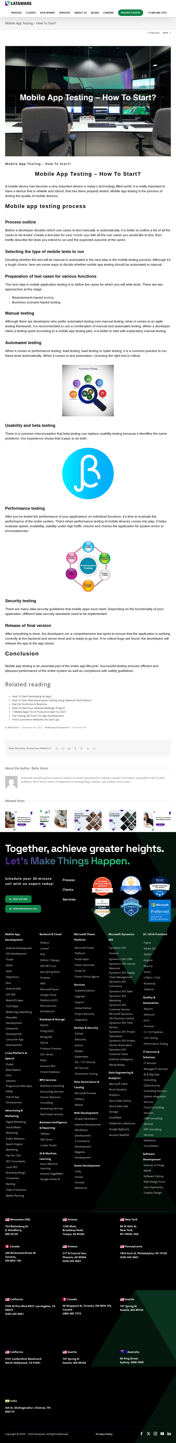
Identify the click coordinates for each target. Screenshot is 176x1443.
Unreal (79, 1177)
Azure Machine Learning (49, 1166)
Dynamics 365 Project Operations (122, 1034)
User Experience (153, 1187)
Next (165, 32)
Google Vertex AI (50, 1179)
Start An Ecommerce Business (29, 704)
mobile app (81, 235)
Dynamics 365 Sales (121, 991)
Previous (154, 32)
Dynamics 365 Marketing (117, 998)
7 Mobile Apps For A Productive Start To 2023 (39, 711)
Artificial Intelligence (121, 1059)
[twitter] (148, 1433)
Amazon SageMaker (51, 1173)
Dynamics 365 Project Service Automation (122, 1043)
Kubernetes (81, 1056)
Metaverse (81, 1188)
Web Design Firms (154, 1181)
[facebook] (141, 1433)
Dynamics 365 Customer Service (119, 1007)
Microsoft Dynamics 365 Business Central (121, 1016)
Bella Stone (13, 727)
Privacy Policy (104, 1434)
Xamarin (11, 1080)
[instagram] (155, 1433)
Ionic (9, 1075)
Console (80, 1182)
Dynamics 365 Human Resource (122, 966)
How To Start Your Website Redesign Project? (38, 708)
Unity (78, 1171)
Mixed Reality (117, 1064)
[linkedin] (169, 1433)
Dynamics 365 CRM (120, 959)
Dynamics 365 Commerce (117, 984)
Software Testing (153, 1176)
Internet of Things (154, 1165)
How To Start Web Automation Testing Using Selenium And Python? (52, 700)
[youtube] (162, 1433)
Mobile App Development (57, 727)
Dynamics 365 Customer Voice (118, 1052)
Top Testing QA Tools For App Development (38, 715)
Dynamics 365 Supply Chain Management (122, 975)
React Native (13, 1069)
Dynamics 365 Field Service (121, 1025)
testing (49, 297)
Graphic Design (153, 1192)
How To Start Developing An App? (32, 696)
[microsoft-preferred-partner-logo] (160, 901)
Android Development (19, 948)
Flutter (10, 1064)
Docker (79, 1051)
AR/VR (147, 1170)
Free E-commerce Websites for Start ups (35, 719)
